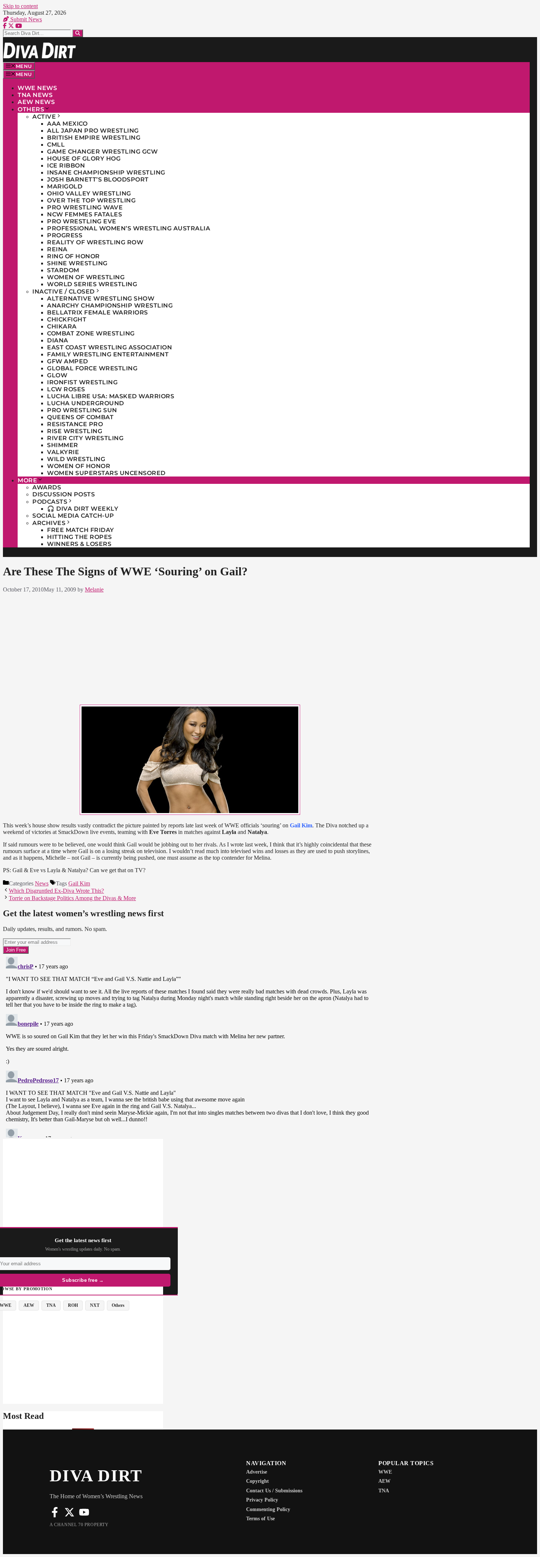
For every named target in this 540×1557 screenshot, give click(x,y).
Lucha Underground (85, 403)
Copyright (257, 1481)
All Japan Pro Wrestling (93, 130)
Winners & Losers (79, 543)
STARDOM (63, 270)
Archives (48, 522)
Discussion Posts (63, 494)
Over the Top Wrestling (91, 200)
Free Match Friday (80, 529)
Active (44, 116)
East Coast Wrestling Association (109, 347)
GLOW (57, 375)
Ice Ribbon (66, 165)
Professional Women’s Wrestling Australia (128, 228)
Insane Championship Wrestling (106, 172)
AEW (384, 1481)
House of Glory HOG (83, 158)
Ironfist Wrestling (82, 382)
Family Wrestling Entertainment (108, 354)
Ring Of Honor (73, 256)
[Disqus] (190, 1045)
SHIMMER (62, 445)
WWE (385, 1472)
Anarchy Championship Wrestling (110, 305)
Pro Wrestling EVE (81, 221)
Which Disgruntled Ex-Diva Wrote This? (56, 891)
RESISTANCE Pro (75, 424)
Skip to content (20, 6)
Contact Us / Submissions (274, 1490)
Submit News (25, 19)
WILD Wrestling (76, 459)
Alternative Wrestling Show (100, 298)
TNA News (35, 94)
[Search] (77, 33)
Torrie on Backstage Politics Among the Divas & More (72, 898)
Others (31, 109)
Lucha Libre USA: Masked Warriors (110, 396)
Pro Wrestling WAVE (85, 207)
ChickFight (66, 319)
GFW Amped (67, 361)
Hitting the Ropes (79, 536)
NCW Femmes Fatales (84, 214)
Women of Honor (78, 466)
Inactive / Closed (63, 291)
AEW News (36, 101)
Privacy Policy (262, 1500)
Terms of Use (260, 1518)
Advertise (256, 1472)
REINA (57, 249)
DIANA (57, 340)
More (27, 480)
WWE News (37, 87)
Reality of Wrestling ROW (95, 242)
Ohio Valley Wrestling (89, 193)
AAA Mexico (67, 123)
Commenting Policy (268, 1509)
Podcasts (49, 501)
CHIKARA (62, 326)
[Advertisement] (190, 647)
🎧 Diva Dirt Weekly (82, 508)
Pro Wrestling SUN (82, 410)
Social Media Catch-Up (73, 515)
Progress (64, 235)
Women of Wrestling (86, 277)
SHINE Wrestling (77, 263)
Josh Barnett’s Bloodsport (98, 179)
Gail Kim (79, 883)
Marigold (64, 186)
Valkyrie (63, 452)
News (41, 883)
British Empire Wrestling (93, 137)
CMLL (56, 144)
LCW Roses (66, 389)
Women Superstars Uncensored (106, 473)
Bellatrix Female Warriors (97, 312)
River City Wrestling (85, 438)
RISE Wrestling (74, 431)
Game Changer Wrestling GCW (102, 151)
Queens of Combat (80, 417)
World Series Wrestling (92, 284)
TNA (383, 1490)
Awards (46, 487)
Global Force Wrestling (92, 368)
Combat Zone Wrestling (91, 333)
